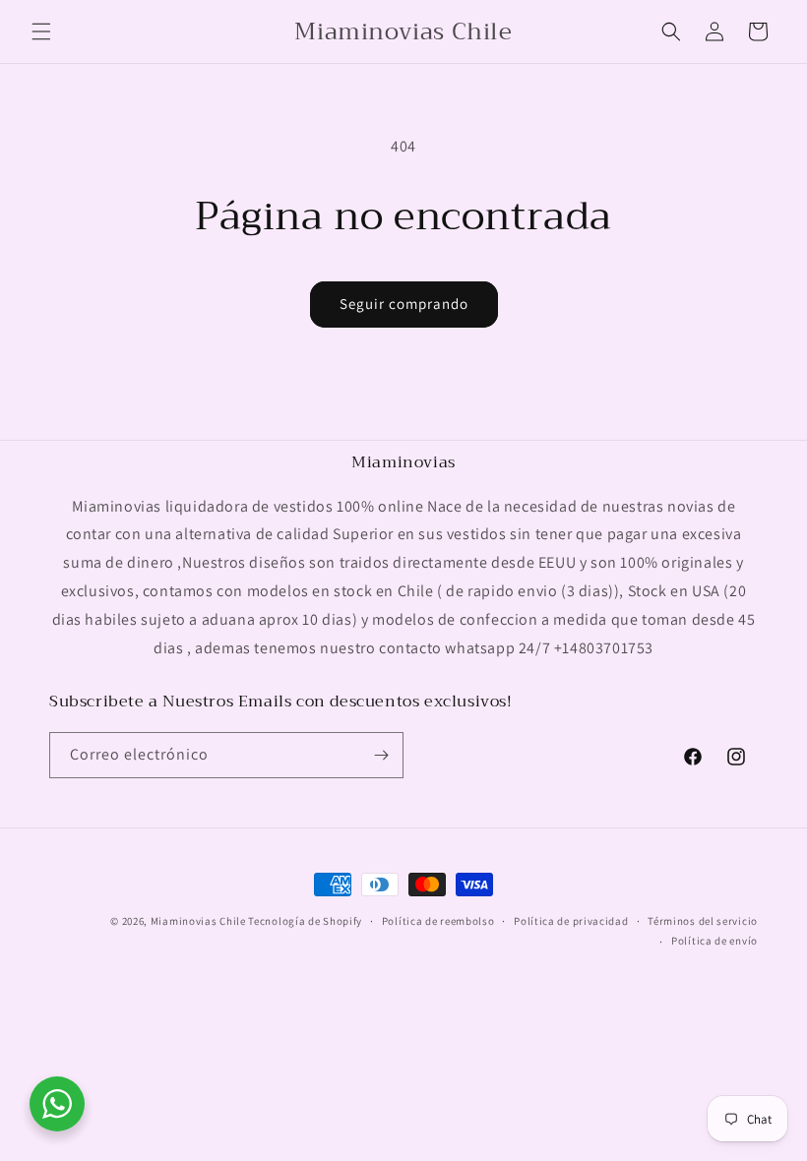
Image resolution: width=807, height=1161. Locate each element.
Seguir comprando (404, 303)
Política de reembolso (438, 921)
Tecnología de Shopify (305, 921)
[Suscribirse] (381, 755)
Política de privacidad (571, 921)
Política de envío (714, 940)
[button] (41, 31)
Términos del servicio (703, 921)
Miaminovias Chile (198, 921)
